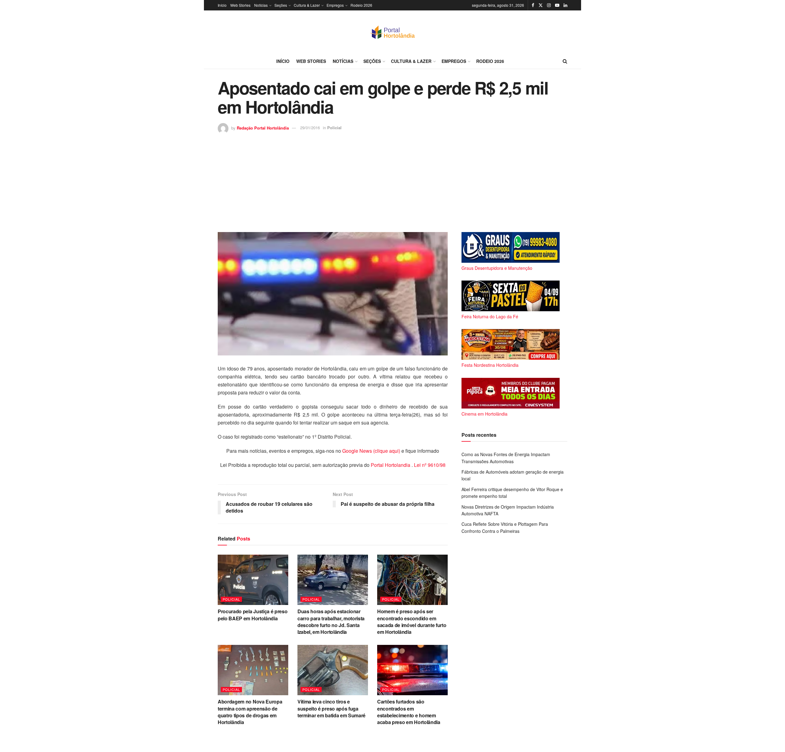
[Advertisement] (392, 180)
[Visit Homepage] (392, 32)
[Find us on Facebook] (533, 5)
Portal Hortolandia (391, 464)
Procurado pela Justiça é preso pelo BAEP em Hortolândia (252, 615)
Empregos (335, 5)
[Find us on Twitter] (540, 5)
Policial (334, 127)
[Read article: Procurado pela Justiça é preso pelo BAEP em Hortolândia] (253, 580)
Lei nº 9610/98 (429, 464)
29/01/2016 (310, 127)
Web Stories (240, 5)
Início (222, 5)
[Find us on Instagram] (549, 5)
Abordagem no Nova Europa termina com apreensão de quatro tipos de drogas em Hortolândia (250, 712)
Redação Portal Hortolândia (263, 127)
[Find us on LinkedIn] (565, 5)
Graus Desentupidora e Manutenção (496, 268)
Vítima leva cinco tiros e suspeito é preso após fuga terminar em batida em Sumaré (331, 708)
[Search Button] (565, 61)
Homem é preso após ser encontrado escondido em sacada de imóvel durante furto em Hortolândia (411, 621)
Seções (280, 5)
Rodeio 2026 (361, 5)
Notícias (261, 5)
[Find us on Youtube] (557, 5)
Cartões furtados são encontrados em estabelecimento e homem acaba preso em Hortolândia (408, 712)
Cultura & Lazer (307, 5)
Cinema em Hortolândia (484, 414)
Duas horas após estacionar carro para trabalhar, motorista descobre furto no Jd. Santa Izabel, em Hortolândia (331, 621)
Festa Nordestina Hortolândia (490, 365)
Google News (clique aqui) (371, 450)
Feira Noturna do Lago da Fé (489, 316)
